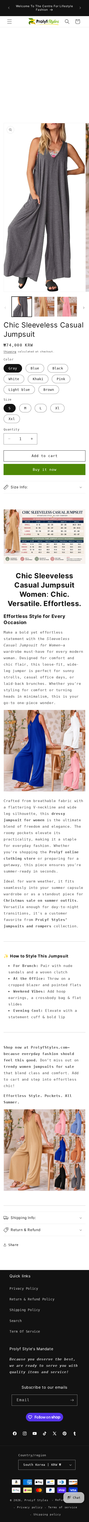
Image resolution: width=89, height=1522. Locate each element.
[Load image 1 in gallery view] (22, 307)
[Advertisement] (44, 74)
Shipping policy (47, 1514)
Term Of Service (24, 1331)
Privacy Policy (23, 1288)
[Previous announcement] (9, 8)
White (14, 379)
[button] (9, 21)
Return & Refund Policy (31, 1299)
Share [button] (13, 1245)
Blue (35, 368)
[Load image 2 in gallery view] (44, 307)
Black (57, 368)
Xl (57, 408)
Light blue (19, 390)
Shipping (10, 351)
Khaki (38, 379)
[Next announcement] (80, 8)
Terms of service (62, 1507)
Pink (61, 379)
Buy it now (44, 469)
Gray (13, 368)
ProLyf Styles (36, 1500)
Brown (48, 390)
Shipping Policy (24, 1310)
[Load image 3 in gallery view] (67, 307)
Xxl (12, 419)
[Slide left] (5, 308)
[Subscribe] (72, 1400)
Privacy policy (30, 1507)
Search (15, 1321)
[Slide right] (84, 308)
